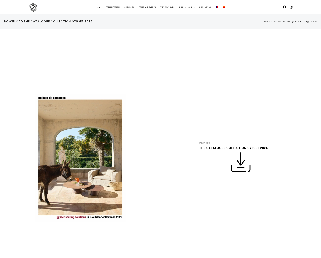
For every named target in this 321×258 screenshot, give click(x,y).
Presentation (113, 7)
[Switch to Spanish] (224, 7)
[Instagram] (291, 7)
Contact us (205, 7)
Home (98, 7)
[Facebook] (284, 7)
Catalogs (129, 7)
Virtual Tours (167, 7)
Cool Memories (187, 7)
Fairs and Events (147, 7)
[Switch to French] (217, 7)
